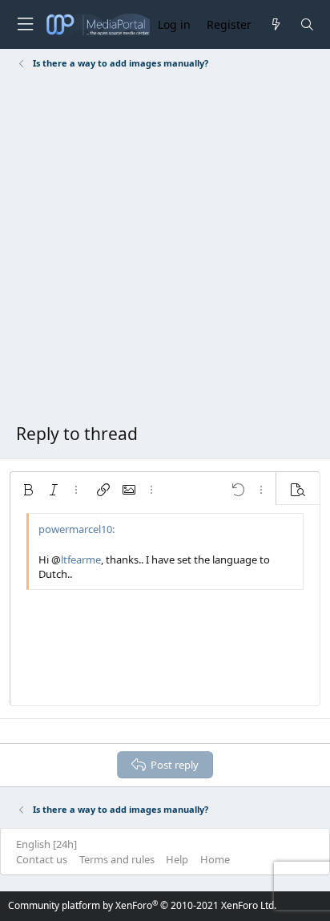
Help (177, 859)
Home (215, 859)
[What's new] (275, 24)
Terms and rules (117, 859)
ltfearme (81, 559)
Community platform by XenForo (142, 905)
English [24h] (46, 844)
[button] (28, 490)
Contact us (41, 859)
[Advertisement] (165, 249)
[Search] (307, 24)
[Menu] (24, 24)
